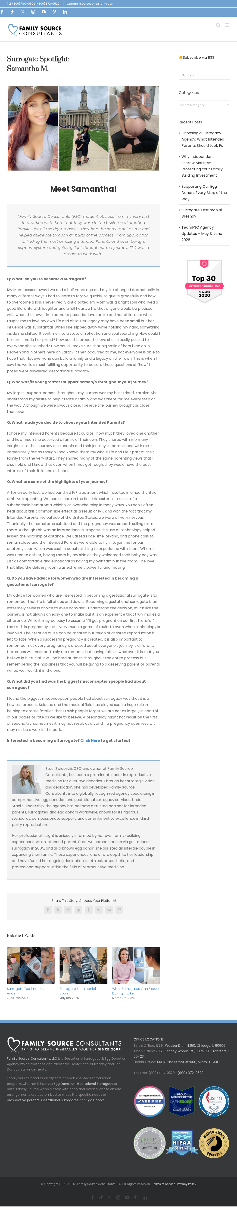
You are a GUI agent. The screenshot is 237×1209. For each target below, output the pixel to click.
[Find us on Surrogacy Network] (204, 259)
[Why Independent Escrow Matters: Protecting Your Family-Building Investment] (140, 950)
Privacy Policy (186, 1188)
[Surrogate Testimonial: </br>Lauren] (35, 950)
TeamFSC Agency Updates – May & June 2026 (201, 233)
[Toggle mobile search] (218, 25)
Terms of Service (163, 1188)
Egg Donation (64, 1088)
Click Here (90, 740)
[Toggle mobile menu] (227, 25)
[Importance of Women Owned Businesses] (182, 1147)
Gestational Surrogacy (95, 1088)
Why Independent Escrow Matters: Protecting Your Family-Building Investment (138, 993)
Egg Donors (96, 1104)
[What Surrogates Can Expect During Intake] (87, 950)
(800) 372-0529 (190, 1077)
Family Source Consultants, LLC (32, 1063)
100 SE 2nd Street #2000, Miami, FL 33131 (189, 1066)
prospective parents (23, 1104)
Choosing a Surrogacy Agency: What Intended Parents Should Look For (203, 139)
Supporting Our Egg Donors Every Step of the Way (204, 193)
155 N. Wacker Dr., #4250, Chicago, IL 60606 (190, 1050)
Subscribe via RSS (198, 57)
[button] (10, 975)
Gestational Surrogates (59, 1104)
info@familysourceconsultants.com (88, 4)
